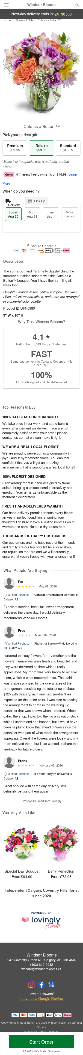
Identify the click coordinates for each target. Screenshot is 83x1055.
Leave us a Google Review (41, 998)
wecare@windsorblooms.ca (41, 969)
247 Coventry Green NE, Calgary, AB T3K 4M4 (41, 959)
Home (7, 20)
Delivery (14, 204)
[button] (73, 1044)
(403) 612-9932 (41, 964)
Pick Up (39, 201)
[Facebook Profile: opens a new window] (41, 984)
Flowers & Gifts (24, 20)
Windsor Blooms (41, 5)
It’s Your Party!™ (45, 774)
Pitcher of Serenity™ (48, 643)
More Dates (69, 214)
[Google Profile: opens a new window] (51, 984)
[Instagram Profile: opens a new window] (31, 984)
